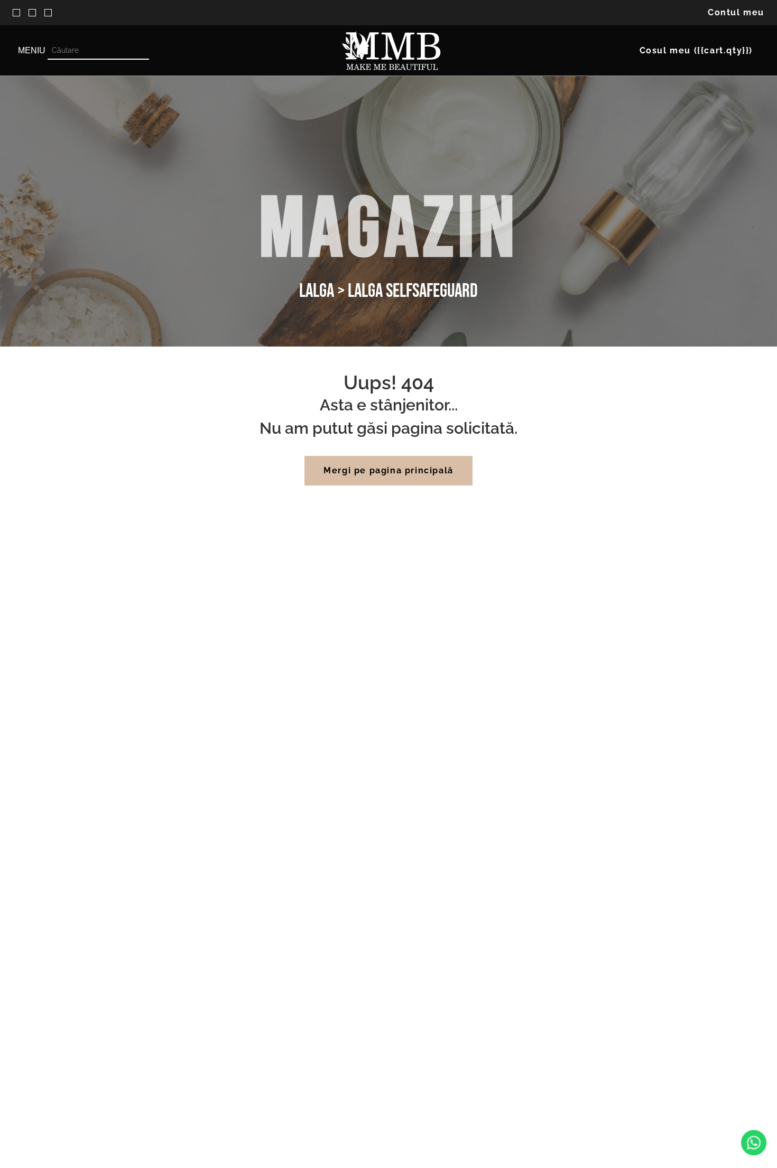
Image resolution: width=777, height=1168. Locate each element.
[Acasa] (391, 50)
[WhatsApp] (753, 1143)
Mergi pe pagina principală (388, 470)
